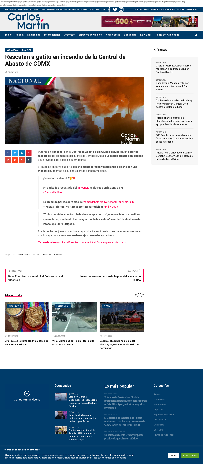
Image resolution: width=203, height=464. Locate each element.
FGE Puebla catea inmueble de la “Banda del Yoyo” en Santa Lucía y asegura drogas (174, 139)
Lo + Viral (158, 429)
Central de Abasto (22, 254)
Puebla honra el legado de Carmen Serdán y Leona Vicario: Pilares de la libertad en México (174, 156)
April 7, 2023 (111, 207)
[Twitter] (15, 153)
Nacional (26, 50)
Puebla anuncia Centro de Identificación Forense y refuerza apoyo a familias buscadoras (174, 121)
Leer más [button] (173, 455)
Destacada (12, 50)
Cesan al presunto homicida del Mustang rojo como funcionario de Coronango (106, 344)
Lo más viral (50, 306)
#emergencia (91, 202)
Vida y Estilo (160, 419)
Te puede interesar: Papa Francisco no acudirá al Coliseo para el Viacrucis (82, 242)
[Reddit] (15, 160)
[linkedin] (22, 153)
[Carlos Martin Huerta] (27, 397)
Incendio (47, 254)
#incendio (83, 188)
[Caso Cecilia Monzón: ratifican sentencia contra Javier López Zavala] (61, 414)
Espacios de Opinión (164, 414)
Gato (36, 254)
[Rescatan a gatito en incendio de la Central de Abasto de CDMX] (74, 110)
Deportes (158, 409)
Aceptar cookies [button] (190, 455)
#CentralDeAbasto (54, 193)
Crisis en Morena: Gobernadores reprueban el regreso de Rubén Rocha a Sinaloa (173, 69)
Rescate (58, 254)
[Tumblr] (29, 160)
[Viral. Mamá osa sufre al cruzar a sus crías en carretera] (62, 317)
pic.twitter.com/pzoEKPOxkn (117, 202)
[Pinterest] (29, 153)
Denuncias (159, 424)
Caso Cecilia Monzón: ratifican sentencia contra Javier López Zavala (55, 9)
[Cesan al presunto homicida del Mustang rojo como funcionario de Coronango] (109, 317)
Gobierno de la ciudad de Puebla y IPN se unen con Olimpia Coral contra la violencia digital (174, 104)
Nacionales (159, 399)
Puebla (94, 306)
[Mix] (22, 160)
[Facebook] (8, 153)
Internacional (160, 404)
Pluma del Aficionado (164, 434)
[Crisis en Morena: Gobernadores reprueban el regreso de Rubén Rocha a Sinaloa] (61, 396)
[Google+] (8, 160)
